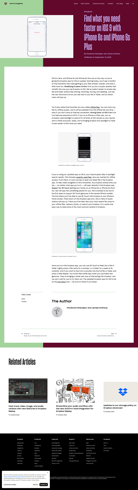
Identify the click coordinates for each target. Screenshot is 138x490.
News (76, 3)
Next (105, 334)
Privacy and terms (73, 448)
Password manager (56, 453)
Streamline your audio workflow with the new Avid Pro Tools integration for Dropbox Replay (74, 408)
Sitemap (71, 458)
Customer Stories (98, 3)
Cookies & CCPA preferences (76, 453)
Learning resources (74, 460)
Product (88, 11)
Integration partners (91, 460)
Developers (89, 450)
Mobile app (20, 445)
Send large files (55, 443)
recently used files (84, 177)
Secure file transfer (57, 450)
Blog (87, 443)
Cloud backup (55, 455)
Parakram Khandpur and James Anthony (103, 54)
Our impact (106, 450)
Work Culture (85, 3)
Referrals (88, 455)
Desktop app (20, 443)
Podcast (110, 3)
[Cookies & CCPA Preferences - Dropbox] (26, 479)
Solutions (19, 453)
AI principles (72, 455)
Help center (72, 443)
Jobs (104, 445)
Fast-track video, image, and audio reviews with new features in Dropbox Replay (27, 408)
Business (36, 448)
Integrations (20, 448)
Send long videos (56, 445)
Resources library (90, 448)
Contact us (72, 445)
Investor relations (107, 448)
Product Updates (38, 466)
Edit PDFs (54, 458)
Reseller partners (90, 458)
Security (19, 455)
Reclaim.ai (37, 455)
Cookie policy (72, 450)
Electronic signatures (57, 460)
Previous (35, 334)
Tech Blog (119, 3)
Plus (35, 443)
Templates (19, 460)
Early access (20, 458)
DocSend (36, 460)
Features (19, 450)
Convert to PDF (55, 463)
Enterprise (37, 450)
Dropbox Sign (37, 458)
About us (105, 443)
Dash (127, 3)
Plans (35, 463)
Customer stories (90, 445)
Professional (37, 445)
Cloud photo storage (57, 448)
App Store (61, 282)
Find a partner (89, 463)
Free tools (19, 463)
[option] (23, 397)
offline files (95, 107)
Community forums (91, 453)
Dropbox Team (62, 415)
